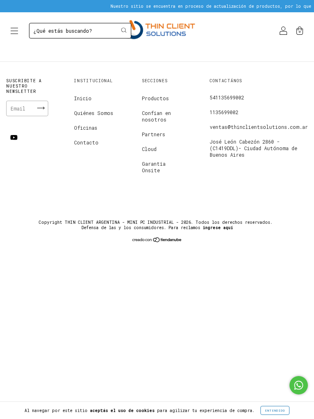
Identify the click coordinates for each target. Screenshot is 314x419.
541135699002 (227, 97)
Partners (153, 134)
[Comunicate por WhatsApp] (298, 385)
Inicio (83, 98)
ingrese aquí (218, 227)
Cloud (149, 149)
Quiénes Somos (93, 113)
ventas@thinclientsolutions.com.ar (259, 127)
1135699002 (224, 112)
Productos (155, 98)
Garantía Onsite (154, 166)
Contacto (86, 142)
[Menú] (14, 31)
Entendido (275, 410)
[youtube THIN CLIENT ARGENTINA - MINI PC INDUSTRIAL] (14, 137)
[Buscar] (123, 30)
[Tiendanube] (157, 240)
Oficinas (85, 127)
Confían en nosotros (156, 116)
